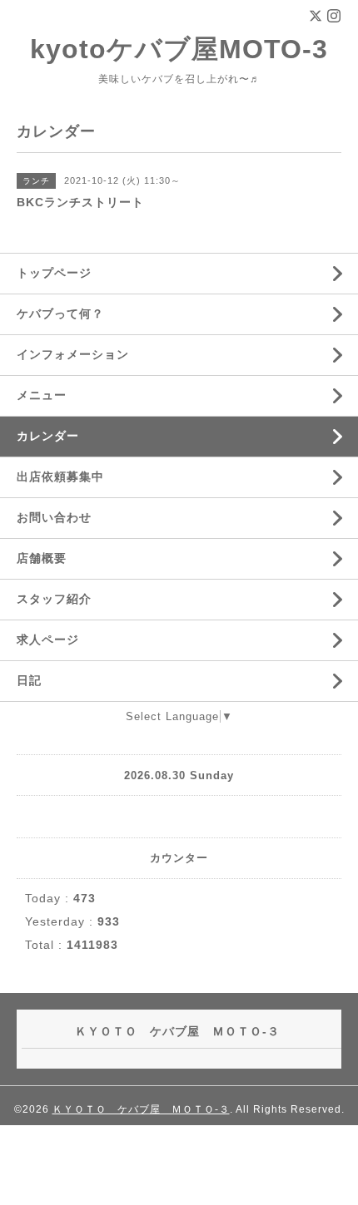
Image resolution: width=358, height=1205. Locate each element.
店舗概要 (42, 558)
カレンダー (48, 435)
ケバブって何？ (60, 313)
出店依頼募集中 (60, 476)
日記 (29, 680)
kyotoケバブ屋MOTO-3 (179, 49)
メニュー (42, 395)
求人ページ (48, 639)
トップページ (54, 272)
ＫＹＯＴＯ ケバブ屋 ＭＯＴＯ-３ (141, 1109)
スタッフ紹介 (54, 598)
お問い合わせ (54, 517)
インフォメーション (73, 354)
